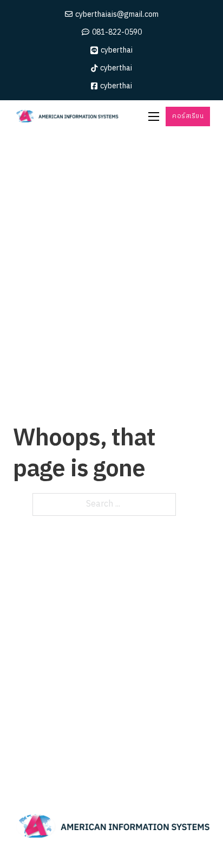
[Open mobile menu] (153, 116)
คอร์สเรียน (188, 116)
